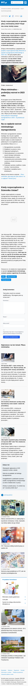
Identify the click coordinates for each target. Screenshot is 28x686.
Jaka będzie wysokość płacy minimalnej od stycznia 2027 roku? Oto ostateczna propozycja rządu (13, 442)
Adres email (6, 323)
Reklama (10, 670)
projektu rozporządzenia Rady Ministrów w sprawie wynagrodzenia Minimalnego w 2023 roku (13, 52)
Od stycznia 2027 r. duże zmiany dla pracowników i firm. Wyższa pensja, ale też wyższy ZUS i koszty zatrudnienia (13, 367)
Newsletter (3, 670)
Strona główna (6, 8)
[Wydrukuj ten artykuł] (21, 16)
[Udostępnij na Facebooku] (13, 16)
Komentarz (6, 300)
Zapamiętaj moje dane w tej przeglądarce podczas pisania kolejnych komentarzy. (13, 332)
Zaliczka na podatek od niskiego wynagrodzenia (12, 474)
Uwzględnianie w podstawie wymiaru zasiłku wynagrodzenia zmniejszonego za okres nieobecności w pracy (14, 480)
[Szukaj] (12, 2)
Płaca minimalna (12, 276)
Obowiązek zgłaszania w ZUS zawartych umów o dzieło (11, 469)
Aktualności (15, 8)
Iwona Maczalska (6, 29)
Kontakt (22, 670)
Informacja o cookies (6, 672)
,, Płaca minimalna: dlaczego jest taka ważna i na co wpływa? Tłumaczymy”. (13, 176)
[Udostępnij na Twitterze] (9, 16)
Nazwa (5, 316)
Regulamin (16, 670)
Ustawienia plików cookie (7, 674)
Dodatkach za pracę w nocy (12, 149)
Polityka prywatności (18, 672)
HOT (3, 276)
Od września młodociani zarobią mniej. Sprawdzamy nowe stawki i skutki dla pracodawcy (13, 403)
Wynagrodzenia (6, 279)
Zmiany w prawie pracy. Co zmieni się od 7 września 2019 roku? (14, 487)
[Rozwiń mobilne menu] (25, 3)
